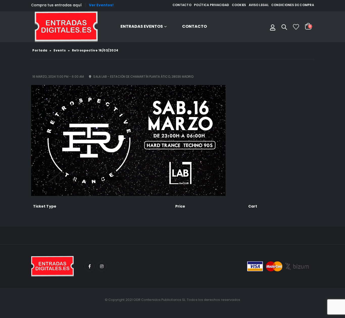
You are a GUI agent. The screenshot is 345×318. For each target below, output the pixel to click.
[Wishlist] (296, 26)
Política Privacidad (211, 5)
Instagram (102, 266)
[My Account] (272, 26)
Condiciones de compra (292, 5)
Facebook (90, 266)
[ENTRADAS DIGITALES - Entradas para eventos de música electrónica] (66, 26)
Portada (39, 50)
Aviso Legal (259, 5)
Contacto (182, 5)
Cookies (239, 5)
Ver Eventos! (101, 5)
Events (60, 50)
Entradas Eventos (141, 26)
